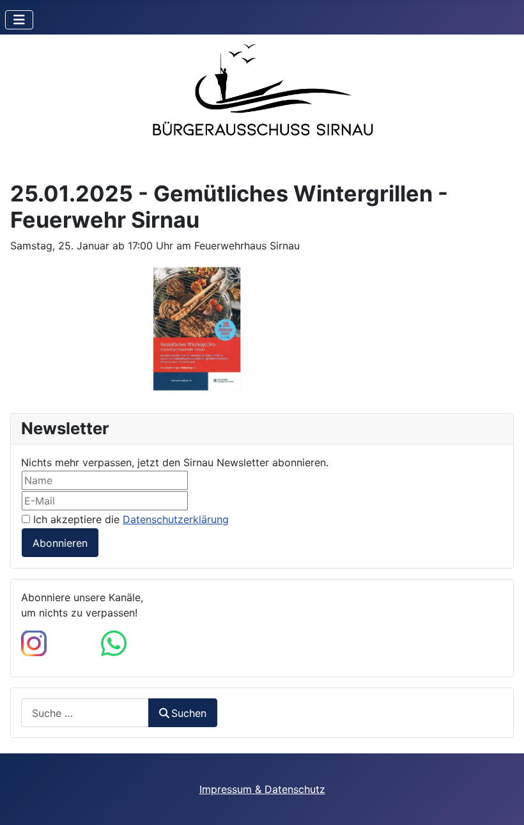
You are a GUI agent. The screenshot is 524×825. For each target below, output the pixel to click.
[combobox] (85, 712)
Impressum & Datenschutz (262, 789)
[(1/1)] (197, 329)
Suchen (188, 713)
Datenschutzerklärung (176, 519)
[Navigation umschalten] (19, 19)
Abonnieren (60, 543)
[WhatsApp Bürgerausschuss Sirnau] (114, 642)
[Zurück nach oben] (501, 801)
